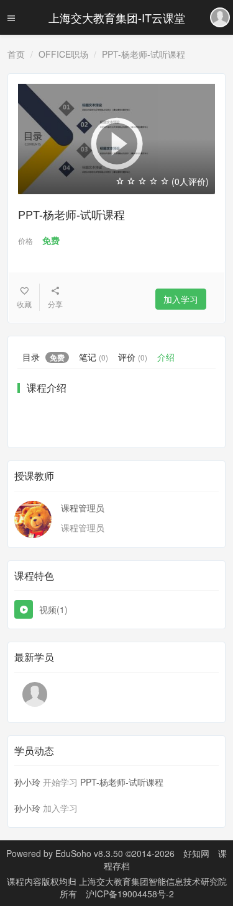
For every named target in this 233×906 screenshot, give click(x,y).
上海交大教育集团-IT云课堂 (116, 17)
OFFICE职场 (63, 54)
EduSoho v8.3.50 (89, 853)
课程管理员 (82, 507)
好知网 (196, 853)
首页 (16, 54)
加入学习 (180, 299)
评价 (132, 357)
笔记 (93, 357)
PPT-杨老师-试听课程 (121, 782)
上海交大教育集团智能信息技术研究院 (153, 881)
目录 (43, 357)
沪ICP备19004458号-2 (130, 893)
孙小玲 (27, 782)
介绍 (166, 357)
